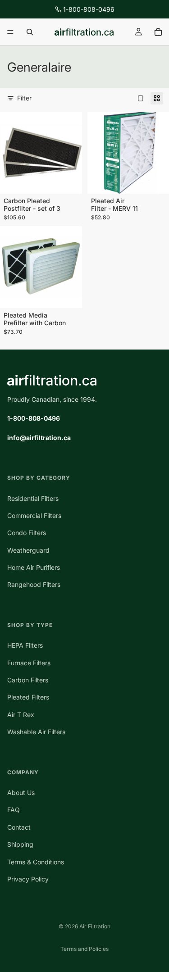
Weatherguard (28, 550)
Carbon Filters (27, 680)
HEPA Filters (25, 645)
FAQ (13, 810)
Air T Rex (20, 714)
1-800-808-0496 (88, 9)
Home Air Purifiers (33, 567)
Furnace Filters (28, 663)
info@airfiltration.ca (39, 437)
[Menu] (10, 32)
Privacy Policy (28, 879)
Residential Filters (33, 498)
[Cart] (158, 32)
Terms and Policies (84, 948)
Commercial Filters (34, 515)
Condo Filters (26, 532)
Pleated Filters (28, 697)
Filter (24, 98)
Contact (19, 827)
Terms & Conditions (35, 862)
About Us (21, 792)
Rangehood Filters (33, 585)
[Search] (30, 32)
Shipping (20, 844)
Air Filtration (94, 926)
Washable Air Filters (36, 732)
